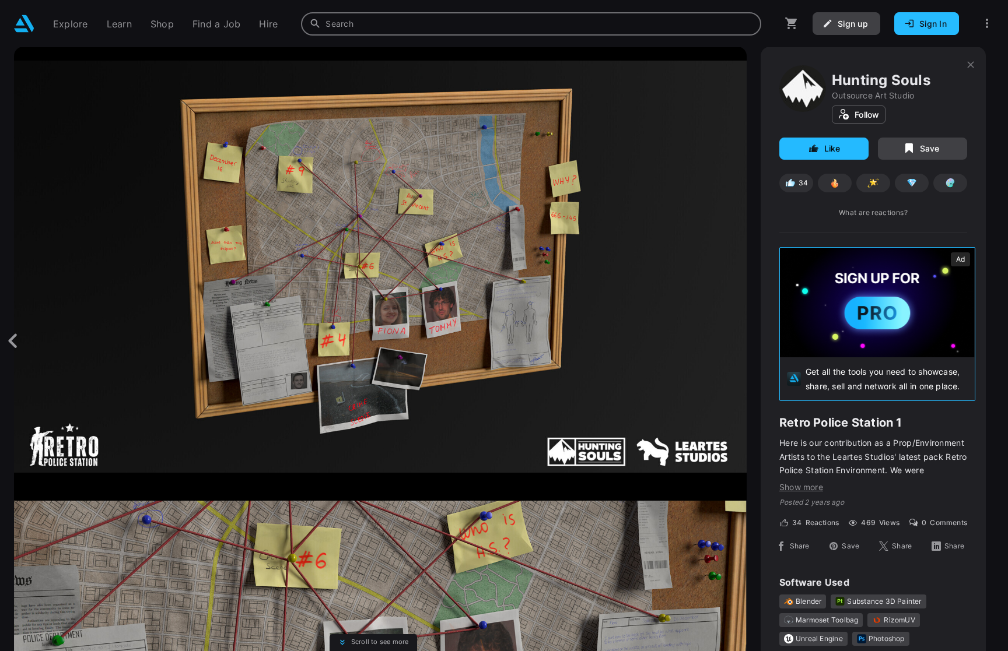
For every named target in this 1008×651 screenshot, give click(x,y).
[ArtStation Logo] (24, 24)
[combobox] (531, 24)
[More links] (987, 24)
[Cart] (792, 24)
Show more (801, 487)
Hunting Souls (881, 80)
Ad (960, 259)
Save (930, 148)
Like (832, 148)
